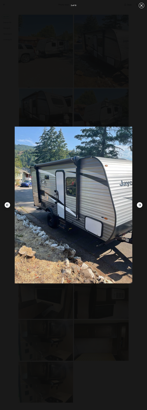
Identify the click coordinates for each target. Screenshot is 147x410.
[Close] (141, 5)
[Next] (139, 205)
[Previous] (7, 205)
